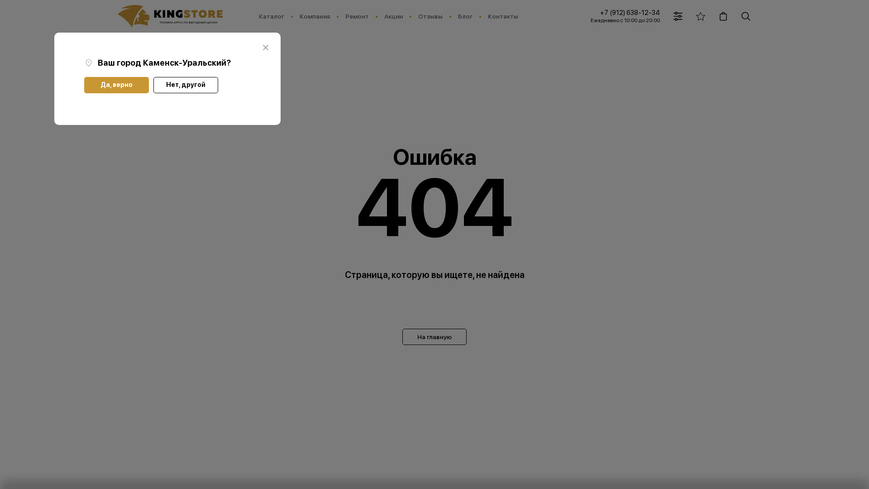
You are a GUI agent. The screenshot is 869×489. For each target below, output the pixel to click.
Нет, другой (185, 84)
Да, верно (116, 84)
